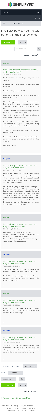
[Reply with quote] (3, 151)
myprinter (6, 63)
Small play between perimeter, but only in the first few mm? (20, 70)
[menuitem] (39, 18)
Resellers (12, 411)
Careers (32, 411)
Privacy (16, 408)
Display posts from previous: (16, 366)
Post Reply (9, 42)
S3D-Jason (6, 159)
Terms (8, 408)
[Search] (38, 12)
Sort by (9, 373)
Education (22, 411)
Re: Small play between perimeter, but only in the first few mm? (20, 166)
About (24, 408)
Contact (32, 408)
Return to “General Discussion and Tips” (16, 398)
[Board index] (21, 4)
